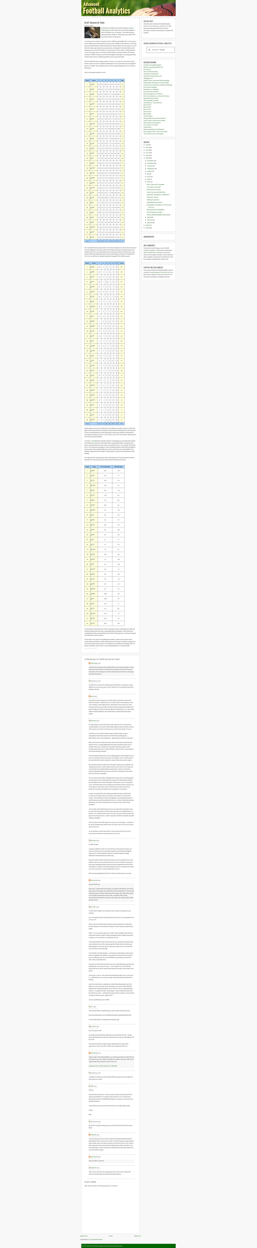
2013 (147, 147)
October (149, 166)
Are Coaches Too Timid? (151, 125)
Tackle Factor (147, 127)
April (148, 182)
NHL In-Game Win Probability (155, 184)
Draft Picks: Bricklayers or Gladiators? (158, 195)
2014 (147, 145)
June (148, 176)
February (150, 220)
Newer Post (83, 1236)
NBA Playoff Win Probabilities (155, 210)
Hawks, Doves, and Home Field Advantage (156, 80)
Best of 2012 (147, 107)
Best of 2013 (147, 105)
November (150, 163)
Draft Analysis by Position (154, 212)
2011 (147, 153)
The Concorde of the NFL (151, 91)
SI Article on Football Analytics (152, 65)
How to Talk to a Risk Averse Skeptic (154, 120)
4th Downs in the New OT (151, 74)
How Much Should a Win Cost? (153, 76)
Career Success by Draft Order (156, 192)
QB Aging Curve (148, 78)
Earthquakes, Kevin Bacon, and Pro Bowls (156, 83)
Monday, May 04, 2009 (93, 1088)
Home (111, 1236)
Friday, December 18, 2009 (94, 1158)
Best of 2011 (147, 109)
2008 (147, 225)
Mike (92, 1086)
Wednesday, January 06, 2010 (95, 1169)
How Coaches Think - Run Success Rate (155, 131)
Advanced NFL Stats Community (153, 252)
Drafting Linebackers (153, 200)
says (113, 32)
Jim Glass (93, 720)
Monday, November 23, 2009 (95, 1123)
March (149, 217)
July (148, 174)
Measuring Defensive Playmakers (154, 129)
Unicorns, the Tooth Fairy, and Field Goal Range (158, 85)
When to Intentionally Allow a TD (153, 67)
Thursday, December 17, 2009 (95, 1136)
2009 (147, 158)
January (149, 222)
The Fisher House (166, 272)
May (148, 179)
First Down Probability (150, 87)
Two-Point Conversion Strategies (153, 134)
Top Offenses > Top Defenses (153, 103)
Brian (92, 696)
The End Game (148, 116)
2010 (147, 155)
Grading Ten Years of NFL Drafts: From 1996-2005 (103, 1066)
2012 (147, 150)
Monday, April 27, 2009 (93, 1074)
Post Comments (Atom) (95, 1239)
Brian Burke (94, 663)
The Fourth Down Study (151, 71)
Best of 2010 (147, 112)
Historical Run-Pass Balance (152, 123)
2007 (147, 228)
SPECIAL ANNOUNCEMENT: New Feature (159, 215)
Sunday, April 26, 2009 (93, 882)
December (150, 161)
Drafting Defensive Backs (154, 202)
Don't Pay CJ (147, 69)
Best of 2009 (147, 114)
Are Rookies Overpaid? (154, 187)
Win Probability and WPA (151, 100)
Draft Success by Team (94, 22)
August (149, 171)
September (150, 169)
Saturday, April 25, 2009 (94, 665)
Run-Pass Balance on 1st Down (153, 94)
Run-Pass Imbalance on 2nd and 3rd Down (156, 96)
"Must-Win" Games (152, 197)
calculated (95, 441)
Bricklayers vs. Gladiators (151, 89)
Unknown (93, 1135)
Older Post (137, 1236)
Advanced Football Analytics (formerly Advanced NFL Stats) (104, 1246)
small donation (154, 272)
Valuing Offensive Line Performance (155, 118)
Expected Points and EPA (151, 98)
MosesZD (93, 1168)
